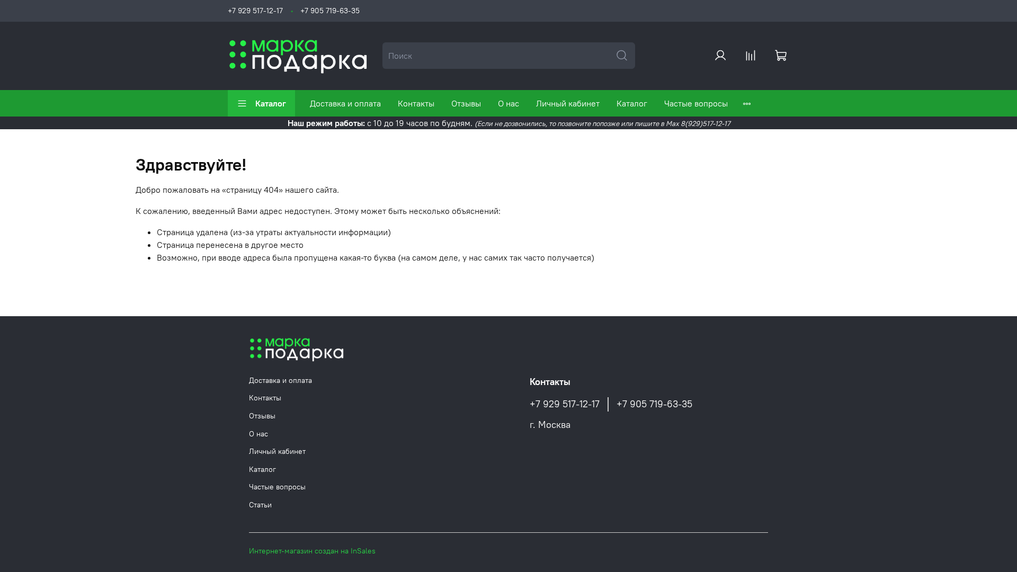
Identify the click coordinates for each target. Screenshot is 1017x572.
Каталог (270, 103)
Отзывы (466, 103)
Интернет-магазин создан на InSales (312, 551)
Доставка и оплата (345, 103)
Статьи (260, 505)
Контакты (416, 103)
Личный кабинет (568, 103)
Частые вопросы (696, 103)
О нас (508, 103)
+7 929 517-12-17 (255, 10)
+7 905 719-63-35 (330, 10)
